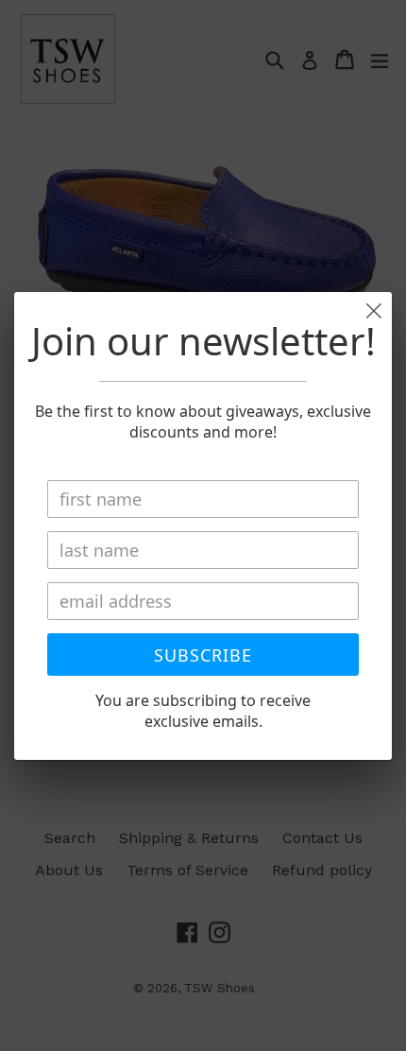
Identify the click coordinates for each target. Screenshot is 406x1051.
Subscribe (203, 655)
